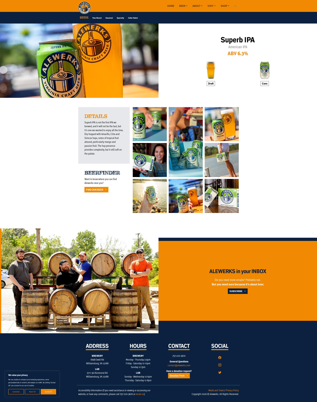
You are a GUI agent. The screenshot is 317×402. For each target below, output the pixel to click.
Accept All (48, 391)
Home (170, 6)
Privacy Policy (232, 390)
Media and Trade (216, 390)
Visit (210, 6)
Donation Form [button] (177, 375)
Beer (182, 6)
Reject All (32, 391)
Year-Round (97, 18)
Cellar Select (133, 18)
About (196, 6)
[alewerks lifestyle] (186, 142)
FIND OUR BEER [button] (95, 189)
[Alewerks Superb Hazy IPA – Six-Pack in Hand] (150, 160)
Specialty (120, 18)
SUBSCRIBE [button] (236, 291)
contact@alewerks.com (179, 365)
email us (140, 394)
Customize (16, 391)
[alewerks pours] (222, 124)
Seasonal (109, 18)
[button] (235, 6)
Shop (224, 6)
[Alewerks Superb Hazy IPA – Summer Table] (150, 124)
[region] (32, 384)
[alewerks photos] (222, 196)
